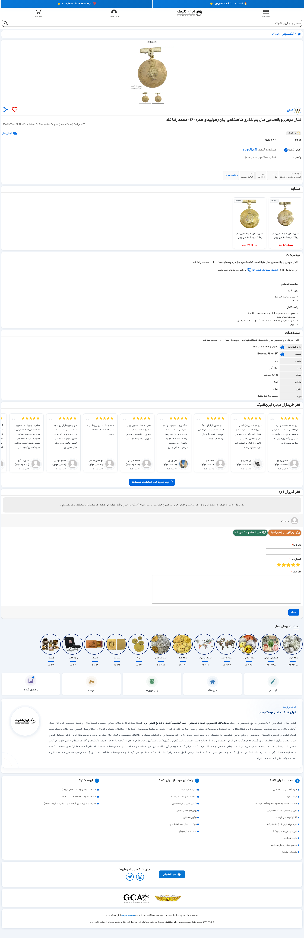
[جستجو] (6, 24)
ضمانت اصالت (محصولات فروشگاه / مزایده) (276, 803)
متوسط (288, 564)
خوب (283, 564)
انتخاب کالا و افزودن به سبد (184, 797)
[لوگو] (190, 13)
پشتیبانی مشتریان (289, 852)
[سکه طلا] (183, 644)
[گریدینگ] (136, 898)
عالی (279, 564)
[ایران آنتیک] (300, 34)
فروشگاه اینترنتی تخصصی (285, 790)
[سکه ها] (168, 898)
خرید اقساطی (290, 838)
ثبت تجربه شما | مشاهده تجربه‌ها (151, 482)
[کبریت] (95, 644)
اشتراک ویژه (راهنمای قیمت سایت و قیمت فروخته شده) (70, 803)
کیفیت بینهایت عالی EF (265, 270)
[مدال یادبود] (249, 644)
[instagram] (140, 877)
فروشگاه (212, 690)
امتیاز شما (296, 559)
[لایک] (14, 110)
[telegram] (130, 877)
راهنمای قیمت (31, 690)
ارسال (293, 612)
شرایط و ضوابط (128, 915)
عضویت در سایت (189, 790)
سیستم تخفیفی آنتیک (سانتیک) (282, 824)
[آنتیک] (51, 644)
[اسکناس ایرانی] (271, 644)
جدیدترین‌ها (152, 690)
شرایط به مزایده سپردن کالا (285, 831)
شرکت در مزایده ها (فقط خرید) (182, 824)
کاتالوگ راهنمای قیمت (287, 817)
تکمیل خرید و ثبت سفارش (184, 803)
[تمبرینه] (117, 644)
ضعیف (298, 564)
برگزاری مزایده (290, 797)
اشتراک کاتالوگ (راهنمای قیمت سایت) (79, 797)
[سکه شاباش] (161, 644)
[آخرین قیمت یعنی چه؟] (286, 150)
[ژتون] (139, 644)
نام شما (297, 545)
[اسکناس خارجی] (205, 644)
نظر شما (297, 572)
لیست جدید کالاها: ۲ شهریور (229, 4)
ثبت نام (273, 690)
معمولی (293, 564)
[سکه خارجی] (227, 644)
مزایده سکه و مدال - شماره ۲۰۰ (76, 4)
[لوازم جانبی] (73, 644)
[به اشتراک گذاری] (5, 109)
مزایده (91, 690)
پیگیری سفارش (190, 817)
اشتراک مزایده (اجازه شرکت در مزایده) (79, 790)
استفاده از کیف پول (188, 831)
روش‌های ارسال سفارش (186, 810)
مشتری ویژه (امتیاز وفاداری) (284, 845)
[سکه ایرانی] (293, 644)
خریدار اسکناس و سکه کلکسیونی (282, 810)
